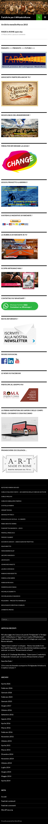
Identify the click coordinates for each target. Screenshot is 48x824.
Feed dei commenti (8, 805)
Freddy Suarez (7, 537)
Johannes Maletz (8, 564)
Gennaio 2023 (6, 701)
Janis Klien (5, 560)
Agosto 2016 (6, 719)
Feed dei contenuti (8, 801)
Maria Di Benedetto (9, 573)
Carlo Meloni (6, 496)
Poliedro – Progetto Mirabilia (13, 601)
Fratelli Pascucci (8, 533)
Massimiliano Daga (8, 587)
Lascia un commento (18, 34)
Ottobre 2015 (6, 741)
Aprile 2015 (5, 745)
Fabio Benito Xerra (8, 524)
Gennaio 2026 (6, 692)
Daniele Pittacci (7, 515)
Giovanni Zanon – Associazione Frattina (17, 542)
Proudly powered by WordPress (11, 821)
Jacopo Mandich (8, 555)
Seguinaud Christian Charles (12, 605)
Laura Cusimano (7, 569)
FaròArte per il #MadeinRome (15, 17)
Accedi (4, 797)
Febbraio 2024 (6, 697)
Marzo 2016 (5, 728)
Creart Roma (6, 510)
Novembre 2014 (7, 759)
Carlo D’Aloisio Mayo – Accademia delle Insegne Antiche (23, 492)
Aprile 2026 (5, 684)
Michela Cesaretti (8, 591)
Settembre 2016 (7, 715)
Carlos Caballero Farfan (11, 501)
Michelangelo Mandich (10, 596)
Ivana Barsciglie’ (8, 551)
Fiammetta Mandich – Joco (12, 528)
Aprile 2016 (5, 723)
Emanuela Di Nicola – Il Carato (13, 519)
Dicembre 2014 (7, 754)
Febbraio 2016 (6, 732)
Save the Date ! (7, 661)
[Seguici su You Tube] (17, 361)
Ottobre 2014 (6, 763)
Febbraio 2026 (6, 688)
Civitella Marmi (7, 505)
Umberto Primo (7, 610)
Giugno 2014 (6, 772)
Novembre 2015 (7, 737)
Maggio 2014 (6, 776)
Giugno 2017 (6, 706)
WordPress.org (7, 810)
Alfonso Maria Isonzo (10, 487)
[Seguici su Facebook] (4, 361)
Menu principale (45, 17)
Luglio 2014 (5, 767)
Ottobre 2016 (6, 710)
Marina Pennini (7, 582)
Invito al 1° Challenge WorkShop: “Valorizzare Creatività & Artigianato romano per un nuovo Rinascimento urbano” (23, 655)
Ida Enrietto (6, 546)
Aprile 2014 (5, 781)
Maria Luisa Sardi (8, 578)
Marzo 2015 (5, 750)
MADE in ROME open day (12, 32)
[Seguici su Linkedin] (11, 361)
